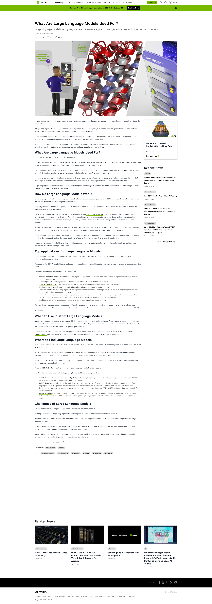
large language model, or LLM (47, 129)
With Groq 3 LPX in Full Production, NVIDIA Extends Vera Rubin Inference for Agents (160, 211)
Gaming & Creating (123, 2)
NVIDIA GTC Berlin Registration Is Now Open (159, 145)
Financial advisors (46, 295)
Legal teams (43, 300)
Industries (138, 2)
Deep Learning (50, 447)
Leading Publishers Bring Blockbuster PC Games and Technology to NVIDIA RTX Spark (160, 180)
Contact (131, 596)
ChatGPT (47, 264)
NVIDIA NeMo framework (48, 383)
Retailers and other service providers (53, 277)
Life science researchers (48, 284)
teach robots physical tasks (76, 287)
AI (145, 549)
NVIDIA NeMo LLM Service (49, 378)
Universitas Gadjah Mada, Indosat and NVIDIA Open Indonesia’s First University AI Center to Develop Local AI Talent (159, 558)
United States (171, 592)
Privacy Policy (40, 596)
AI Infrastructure (93, 2)
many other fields (97, 147)
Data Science (76, 453)
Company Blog (57, 2)
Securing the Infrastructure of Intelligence (123, 554)
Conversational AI (63, 453)
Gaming (147, 173)
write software (56, 287)
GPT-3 (61, 345)
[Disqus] (106, 485)
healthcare (54, 147)
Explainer (61, 447)
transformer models (98, 136)
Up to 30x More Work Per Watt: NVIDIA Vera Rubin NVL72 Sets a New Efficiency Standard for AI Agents (159, 230)
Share (60, 37)
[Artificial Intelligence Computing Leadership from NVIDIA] (42, 2)
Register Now (152, 156)
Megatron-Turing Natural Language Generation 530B (87, 352)
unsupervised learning (94, 214)
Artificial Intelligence (75, 2)
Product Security (119, 596)
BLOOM (68, 360)
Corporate (112, 549)
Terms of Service (73, 596)
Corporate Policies (102, 596)
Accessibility (88, 596)
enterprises (39, 308)
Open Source (108, 453)
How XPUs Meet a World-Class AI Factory (160, 196)
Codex (48, 368)
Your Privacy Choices (56, 596)
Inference (86, 453)
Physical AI (108, 2)
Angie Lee (50, 33)
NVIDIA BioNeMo (45, 393)
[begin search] (161, 2)
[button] (152, 2)
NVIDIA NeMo (97, 453)
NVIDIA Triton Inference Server (62, 308)
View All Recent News (166, 242)
